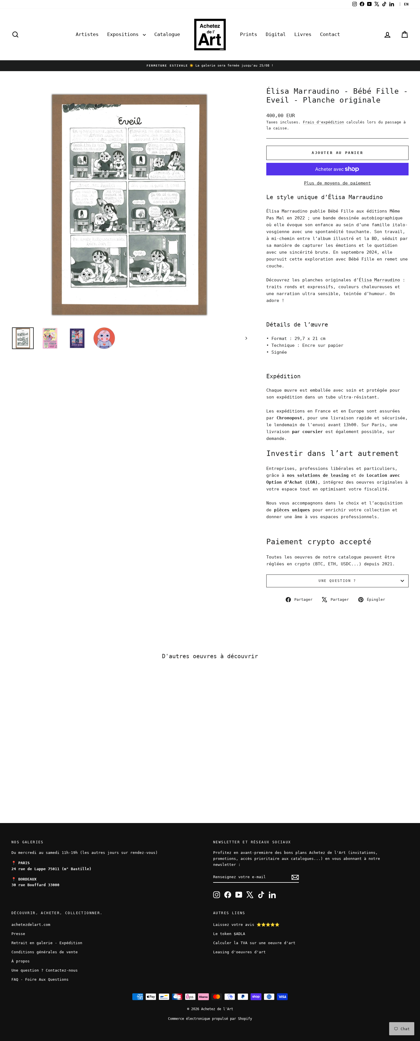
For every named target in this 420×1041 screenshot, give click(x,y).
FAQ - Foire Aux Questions (40, 979)
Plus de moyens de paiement (337, 183)
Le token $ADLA (229, 934)
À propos (20, 961)
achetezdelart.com (30, 924)
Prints (248, 34)
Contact (330, 34)
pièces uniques (292, 510)
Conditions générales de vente (44, 952)
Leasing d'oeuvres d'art (239, 952)
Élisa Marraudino (379, 280)
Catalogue (167, 34)
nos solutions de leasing (318, 475)
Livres (302, 34)
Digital (276, 34)
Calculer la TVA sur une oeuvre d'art (254, 943)
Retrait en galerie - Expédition (46, 943)
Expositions (124, 34)
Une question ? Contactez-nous (44, 970)
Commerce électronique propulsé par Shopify (210, 1019)
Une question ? (337, 581)
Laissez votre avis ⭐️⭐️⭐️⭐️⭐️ (246, 924)
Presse (18, 934)
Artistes (87, 34)
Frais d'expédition (323, 122)
